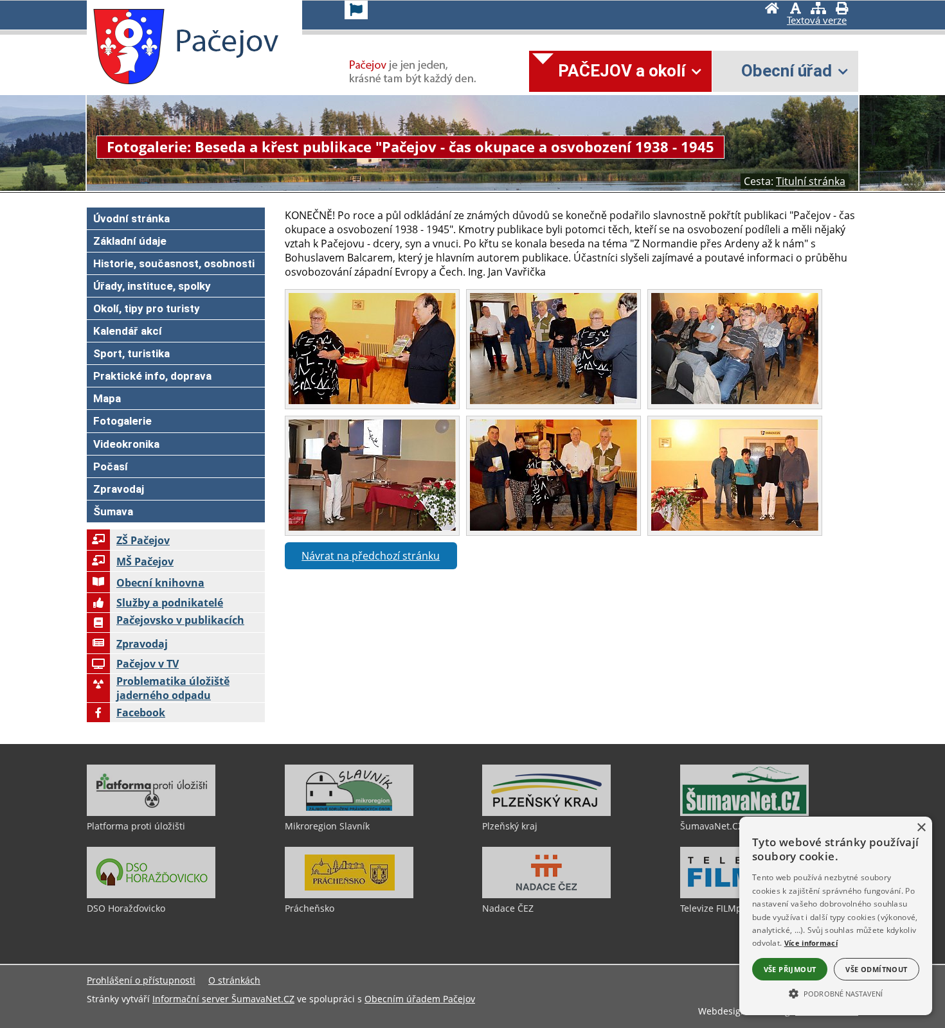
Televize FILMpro (715, 908)
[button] (835, 992)
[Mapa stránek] (818, 9)
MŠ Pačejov (145, 561)
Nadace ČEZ (508, 908)
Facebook (140, 712)
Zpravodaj (142, 644)
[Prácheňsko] (349, 895)
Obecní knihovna (160, 583)
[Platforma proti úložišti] (151, 813)
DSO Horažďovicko (126, 908)
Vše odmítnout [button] (876, 969)
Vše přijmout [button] (790, 969)
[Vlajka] (356, 10)
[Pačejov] (129, 47)
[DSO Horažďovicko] (151, 895)
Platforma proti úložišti (136, 826)
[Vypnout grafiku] (795, 9)
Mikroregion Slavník (327, 826)
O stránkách (234, 980)
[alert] (835, 916)
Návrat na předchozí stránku (371, 556)
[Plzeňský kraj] (546, 813)
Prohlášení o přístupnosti (141, 980)
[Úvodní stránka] (772, 9)
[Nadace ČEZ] (546, 895)
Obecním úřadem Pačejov (419, 999)
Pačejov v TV (147, 664)
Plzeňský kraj (509, 826)
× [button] (921, 828)
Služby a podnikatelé (169, 603)
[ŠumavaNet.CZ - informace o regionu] (744, 813)
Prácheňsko (309, 908)
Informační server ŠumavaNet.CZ (223, 999)
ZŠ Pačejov (143, 540)
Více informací (811, 943)
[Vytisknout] (841, 9)
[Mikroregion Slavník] (349, 813)
